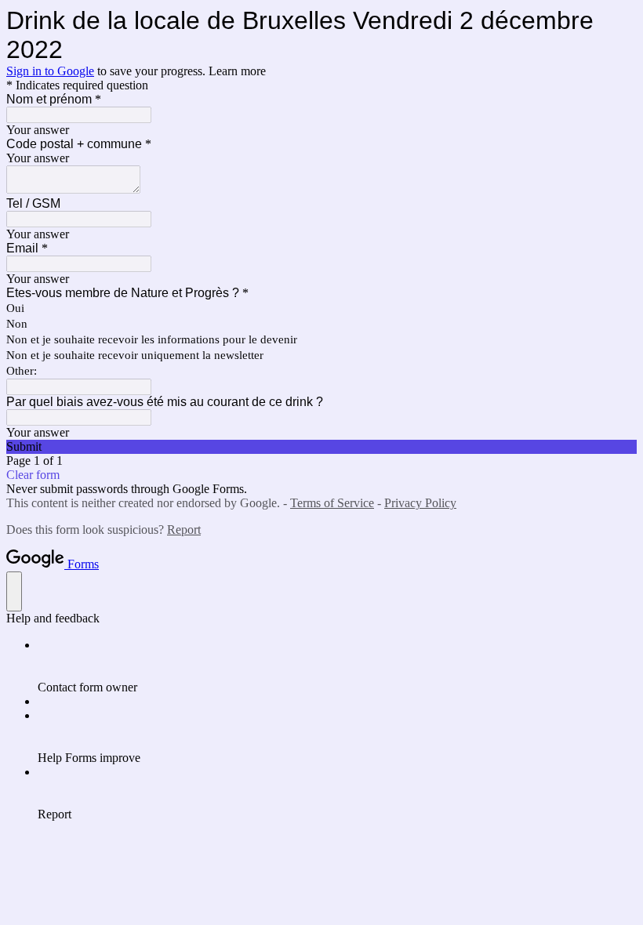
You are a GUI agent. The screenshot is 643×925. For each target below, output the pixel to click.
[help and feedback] (14, 591)
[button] (321, 447)
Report (184, 529)
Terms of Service (332, 503)
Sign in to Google (50, 71)
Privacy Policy (420, 503)
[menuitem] (337, 666)
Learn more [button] (237, 71)
